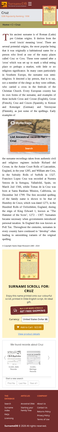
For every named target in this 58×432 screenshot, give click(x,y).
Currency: (14, 319)
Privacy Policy (43, 415)
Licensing (9, 418)
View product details (29, 334)
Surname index (9, 409)
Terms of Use (43, 419)
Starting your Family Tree (27, 409)
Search (29, 148)
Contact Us (42, 407)
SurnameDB (11, 425)
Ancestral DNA (27, 403)
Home (6, 24)
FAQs (7, 414)
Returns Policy (44, 411)
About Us (41, 403)
